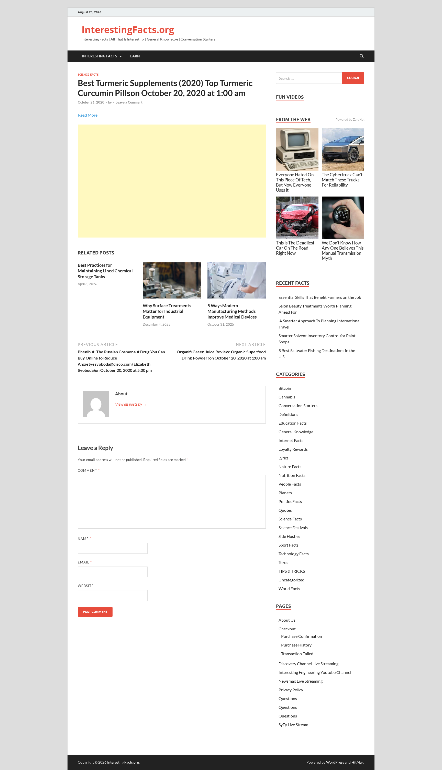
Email (85, 562)
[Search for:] (320, 78)
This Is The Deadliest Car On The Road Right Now (295, 248)
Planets (285, 492)
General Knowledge (296, 431)
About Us (287, 620)
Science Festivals (293, 527)
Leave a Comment (129, 102)
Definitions (288, 414)
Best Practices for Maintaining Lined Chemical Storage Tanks (105, 270)
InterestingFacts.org (128, 29)
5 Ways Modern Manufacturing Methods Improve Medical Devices (232, 311)
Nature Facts (290, 466)
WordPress (335, 762)
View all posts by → (131, 404)
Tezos (283, 562)
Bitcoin (285, 388)
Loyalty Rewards (293, 449)
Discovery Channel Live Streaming (308, 663)
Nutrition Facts (292, 475)
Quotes (285, 510)
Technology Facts (294, 553)
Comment (89, 470)
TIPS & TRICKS (292, 571)
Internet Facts (291, 440)
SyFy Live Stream (293, 724)
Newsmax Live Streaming (301, 681)
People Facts (290, 483)
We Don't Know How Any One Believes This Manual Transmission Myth (342, 250)
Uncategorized (291, 579)
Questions (288, 698)
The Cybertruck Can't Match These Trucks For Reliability (342, 180)
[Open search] (362, 56)
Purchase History (296, 644)
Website (86, 586)
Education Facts (293, 422)
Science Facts (88, 74)
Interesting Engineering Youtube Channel (315, 672)
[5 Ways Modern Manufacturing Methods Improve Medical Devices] (236, 282)
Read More (87, 114)
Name (84, 539)
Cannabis (287, 396)
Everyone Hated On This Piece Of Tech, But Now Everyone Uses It (295, 182)
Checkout (287, 628)
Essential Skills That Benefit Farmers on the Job (320, 297)
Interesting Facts (99, 56)
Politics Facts (290, 501)
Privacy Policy (291, 689)
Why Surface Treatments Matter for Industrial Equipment (167, 311)
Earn (135, 56)
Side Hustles (289, 536)
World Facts (289, 588)
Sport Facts (289, 544)
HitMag (357, 762)
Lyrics (284, 457)
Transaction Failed (297, 653)
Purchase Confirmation (301, 636)
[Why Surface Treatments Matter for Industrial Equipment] (172, 282)
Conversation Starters (298, 405)
